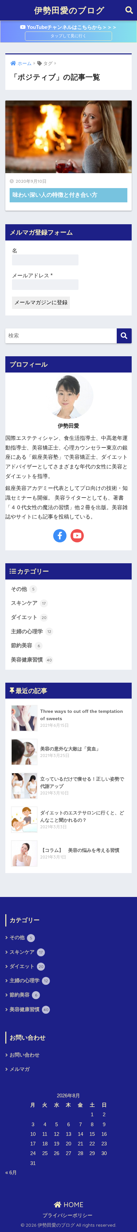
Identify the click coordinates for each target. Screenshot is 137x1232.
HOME (72, 1204)
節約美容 (25, 645)
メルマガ (20, 1069)
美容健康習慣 (31, 659)
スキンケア (28, 603)
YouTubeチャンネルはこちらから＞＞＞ (71, 27)
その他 (23, 589)
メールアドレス (32, 275)
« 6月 (11, 1172)
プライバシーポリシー (67, 1215)
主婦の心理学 (31, 631)
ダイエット (29, 617)
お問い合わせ (25, 1055)
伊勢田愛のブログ (69, 10)
